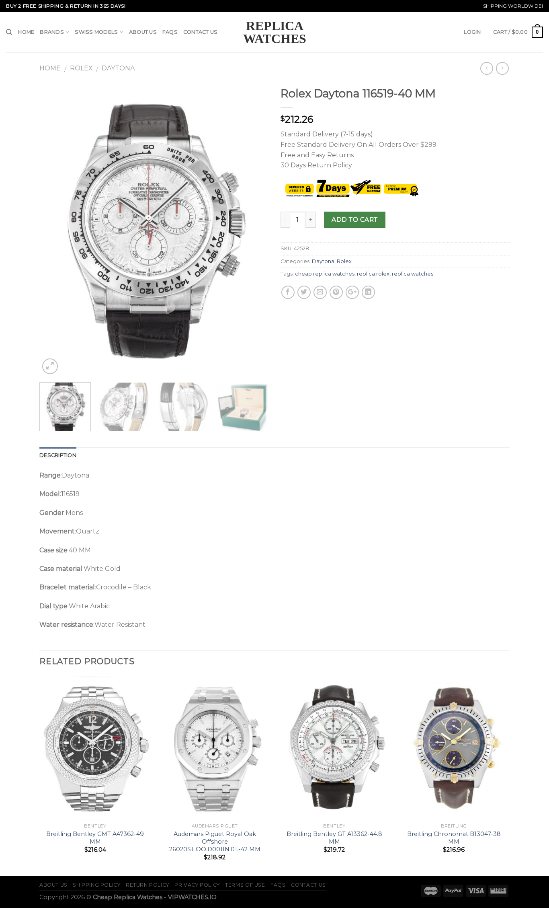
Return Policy (147, 885)
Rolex (81, 68)
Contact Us (200, 32)
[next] (253, 229)
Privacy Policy (197, 885)
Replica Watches (274, 32)
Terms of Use (245, 885)
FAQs (170, 32)
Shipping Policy (96, 885)
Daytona (118, 68)
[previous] (54, 229)
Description (57, 455)
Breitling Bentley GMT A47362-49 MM (95, 837)
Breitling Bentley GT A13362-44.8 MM (334, 837)
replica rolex (373, 274)
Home (26, 32)
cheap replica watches (324, 274)
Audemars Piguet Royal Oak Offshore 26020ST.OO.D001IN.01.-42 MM (214, 841)
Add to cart (354, 219)
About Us (143, 32)
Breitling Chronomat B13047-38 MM (454, 837)
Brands (52, 32)
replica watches (412, 274)
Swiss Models (96, 32)
